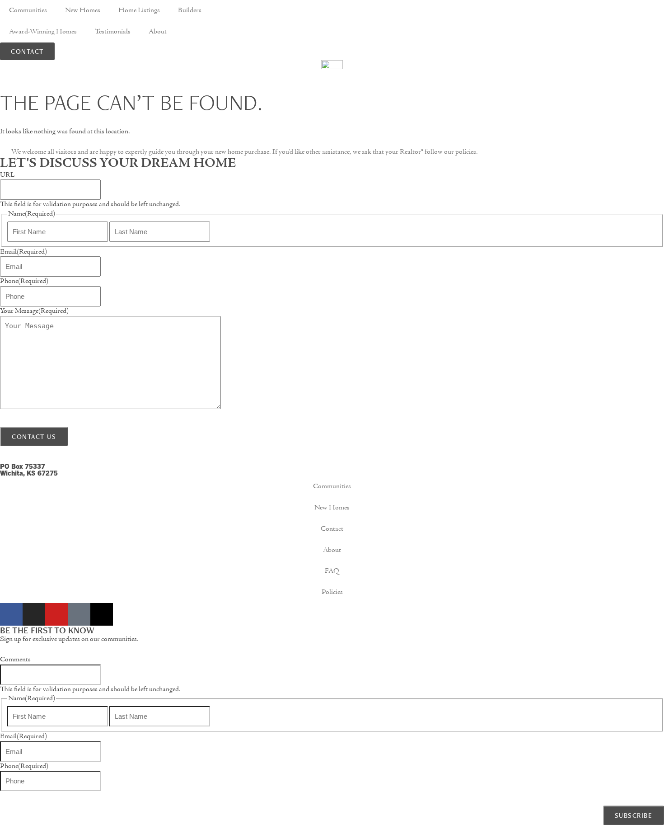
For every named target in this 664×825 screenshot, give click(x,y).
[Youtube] (56, 614)
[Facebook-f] (11, 614)
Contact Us (34, 436)
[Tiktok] (79, 614)
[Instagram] (34, 614)
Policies (332, 592)
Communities (28, 10)
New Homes (82, 10)
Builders (189, 10)
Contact (332, 528)
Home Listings (139, 10)
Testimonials (113, 31)
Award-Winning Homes (43, 31)
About (158, 31)
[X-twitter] (101, 614)
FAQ (332, 570)
